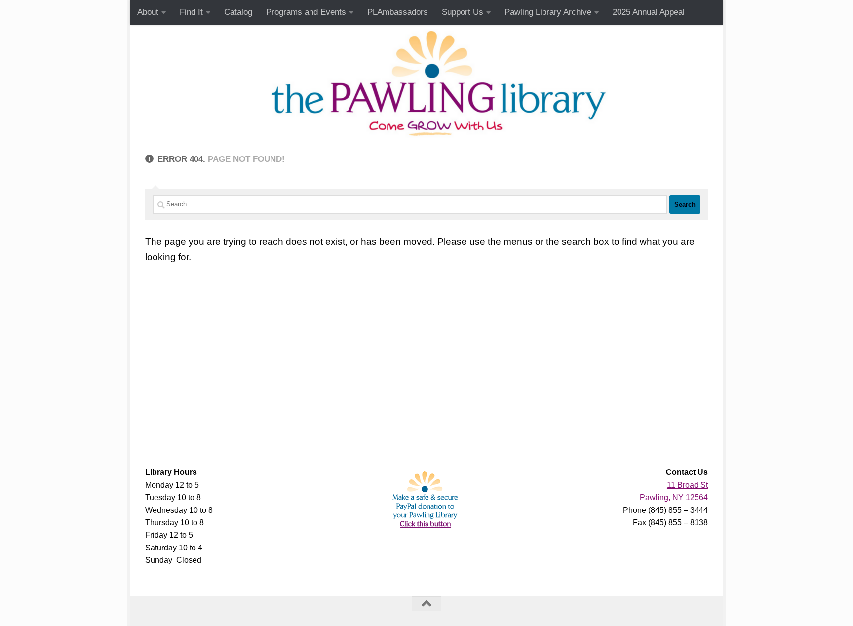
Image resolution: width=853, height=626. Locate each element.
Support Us (462, 12)
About (147, 12)
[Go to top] (426, 603)
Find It (191, 12)
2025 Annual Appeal (649, 12)
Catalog (238, 12)
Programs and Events (306, 12)
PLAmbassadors (397, 12)
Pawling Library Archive (547, 12)
